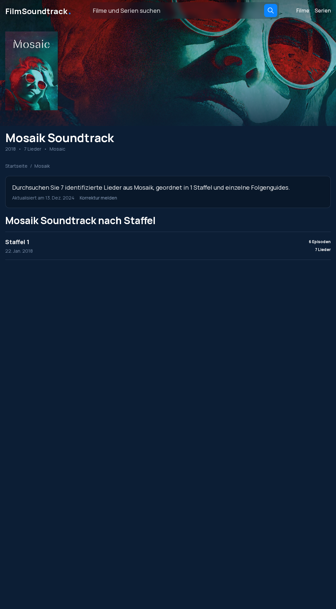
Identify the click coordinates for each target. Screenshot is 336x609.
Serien (323, 10)
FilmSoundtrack (38, 10)
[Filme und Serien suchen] (270, 10)
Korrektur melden (98, 198)
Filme (302, 10)
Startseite (16, 166)
